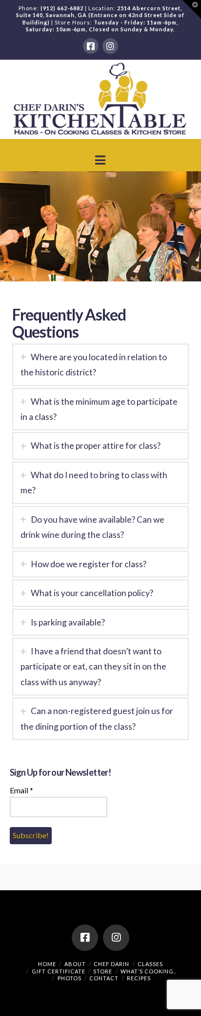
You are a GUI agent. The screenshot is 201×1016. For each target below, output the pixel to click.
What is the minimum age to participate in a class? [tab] (99, 409)
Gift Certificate (58, 971)
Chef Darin (111, 964)
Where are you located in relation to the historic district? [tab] (93, 364)
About (75, 964)
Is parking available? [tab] (68, 622)
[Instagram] (110, 46)
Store (102, 971)
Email (21, 790)
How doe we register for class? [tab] (88, 564)
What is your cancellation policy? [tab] (92, 593)
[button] (100, 160)
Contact (104, 978)
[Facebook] (91, 46)
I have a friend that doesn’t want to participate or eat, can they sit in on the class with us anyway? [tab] (93, 666)
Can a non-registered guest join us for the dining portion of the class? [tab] (96, 718)
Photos (69, 978)
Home (47, 964)
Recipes (139, 978)
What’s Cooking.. (149, 971)
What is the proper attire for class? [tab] (96, 445)
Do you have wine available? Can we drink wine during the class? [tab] (92, 527)
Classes (150, 964)
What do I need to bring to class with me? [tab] (93, 482)
